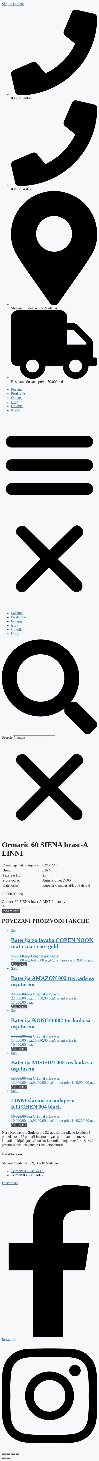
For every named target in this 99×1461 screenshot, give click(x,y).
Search (7, 737)
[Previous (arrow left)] (4, 1458)
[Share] (13, 1454)
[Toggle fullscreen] (8, 1454)
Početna (17, 389)
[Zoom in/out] (4, 1454)
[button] (49, 511)
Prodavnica (19, 394)
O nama (17, 398)
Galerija (17, 406)
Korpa (15, 410)
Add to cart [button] (19, 964)
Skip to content (13, 4)
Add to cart (11, 911)
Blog (14, 402)
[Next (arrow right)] (8, 1458)
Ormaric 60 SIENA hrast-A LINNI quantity (33, 902)
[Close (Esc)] (17, 1454)
